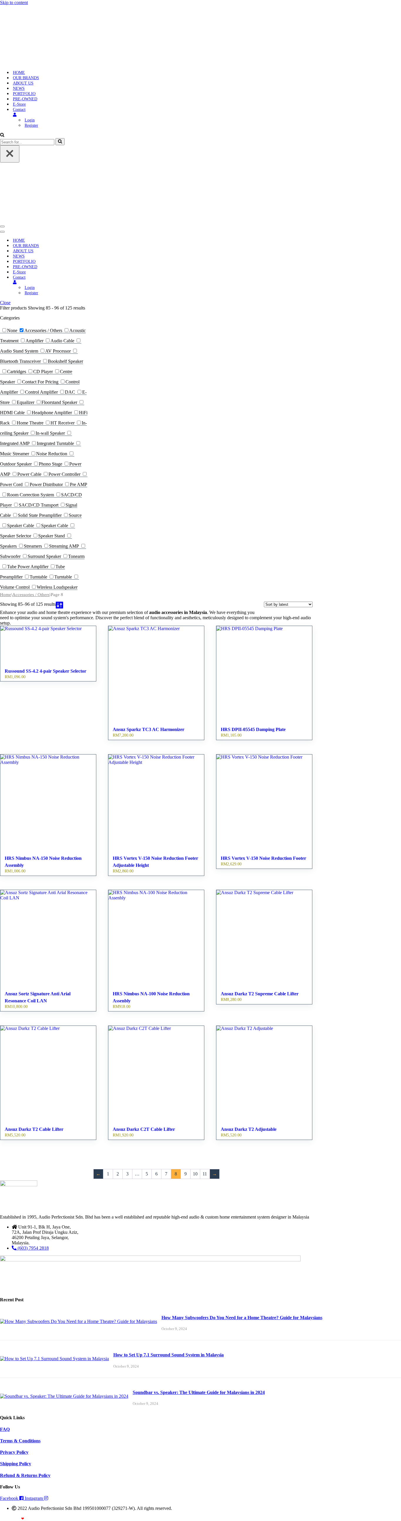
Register (31, 124)
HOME (19, 71)
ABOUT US (23, 82)
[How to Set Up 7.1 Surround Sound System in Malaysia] (54, 1356)
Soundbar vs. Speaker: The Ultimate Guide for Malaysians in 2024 (199, 1390)
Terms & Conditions (20, 1438)
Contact (19, 108)
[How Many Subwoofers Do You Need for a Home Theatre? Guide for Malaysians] (78, 1319)
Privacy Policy (14, 1449)
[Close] (9, 152)
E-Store (19, 103)
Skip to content (14, 2)
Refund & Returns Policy (25, 1473)
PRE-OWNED (25, 98)
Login (30, 119)
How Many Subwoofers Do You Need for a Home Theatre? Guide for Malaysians (241, 1315)
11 (205, 1171)
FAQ (5, 1426)
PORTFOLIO (24, 92)
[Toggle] (103, 280)
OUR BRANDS (26, 77)
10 (195, 1171)
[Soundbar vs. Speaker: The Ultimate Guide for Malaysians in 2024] (64, 1393)
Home (5, 592)
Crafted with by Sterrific (21, 1516)
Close (5, 300)
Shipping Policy (15, 1461)
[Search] (2, 134)
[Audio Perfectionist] (37, 9)
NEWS (19, 87)
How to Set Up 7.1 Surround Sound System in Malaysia (168, 1352)
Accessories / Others (31, 592)
